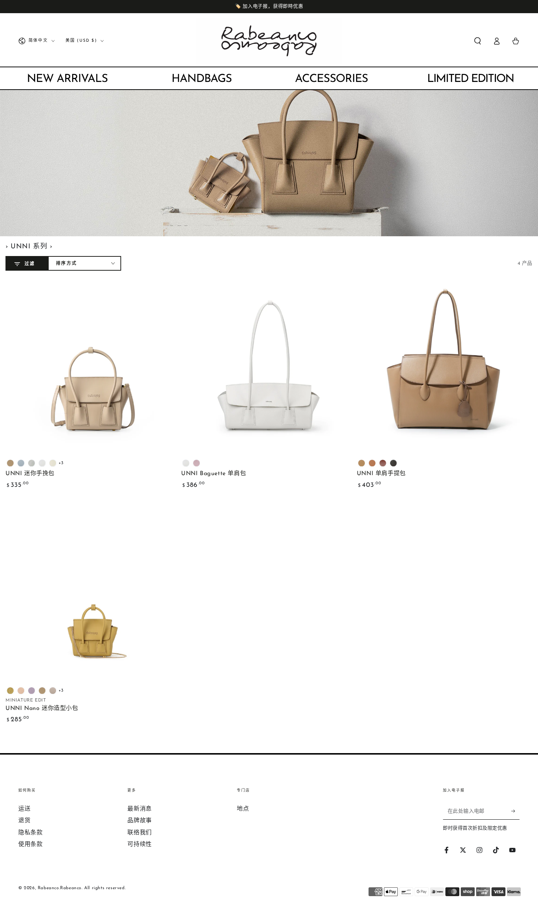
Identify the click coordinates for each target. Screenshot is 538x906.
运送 (24, 809)
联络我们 (139, 833)
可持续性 (139, 844)
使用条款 (30, 844)
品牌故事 (139, 821)
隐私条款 (30, 833)
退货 (24, 821)
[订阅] (515, 811)
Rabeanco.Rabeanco (60, 888)
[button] (477, 41)
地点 (243, 809)
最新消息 (139, 809)
